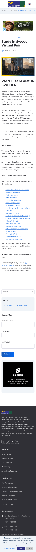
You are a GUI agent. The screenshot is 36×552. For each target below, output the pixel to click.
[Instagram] (8, 442)
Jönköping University (13, 203)
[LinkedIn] (17, 442)
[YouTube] (12, 442)
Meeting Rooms (7, 458)
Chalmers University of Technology (18, 218)
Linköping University (13, 213)
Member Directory (8, 496)
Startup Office (7, 463)
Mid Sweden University (14, 239)
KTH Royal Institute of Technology (18, 216)
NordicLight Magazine (9, 500)
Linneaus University (13, 224)
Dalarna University (12, 221)
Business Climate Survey (10, 487)
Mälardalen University (13, 226)
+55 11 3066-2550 (10, 527)
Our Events (13, 11)
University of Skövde (13, 205)
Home (4, 11)
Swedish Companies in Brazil (12, 491)
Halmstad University (13, 192)
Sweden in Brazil (8, 504)
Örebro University (12, 195)
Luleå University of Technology (17, 229)
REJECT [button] (29, 549)
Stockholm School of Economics (17, 190)
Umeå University (11, 231)
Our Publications (7, 483)
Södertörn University (13, 237)
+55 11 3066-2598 (10, 530)
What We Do (6, 454)
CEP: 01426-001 (10, 522)
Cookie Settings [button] (9, 549)
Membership (6, 467)
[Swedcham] (18, 412)
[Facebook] (3, 442)
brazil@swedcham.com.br (13, 535)
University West (11, 234)
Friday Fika (23, 305)
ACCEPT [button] (21, 549)
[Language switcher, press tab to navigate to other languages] (31, 4)
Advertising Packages (9, 471)
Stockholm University (13, 200)
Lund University (11, 198)
